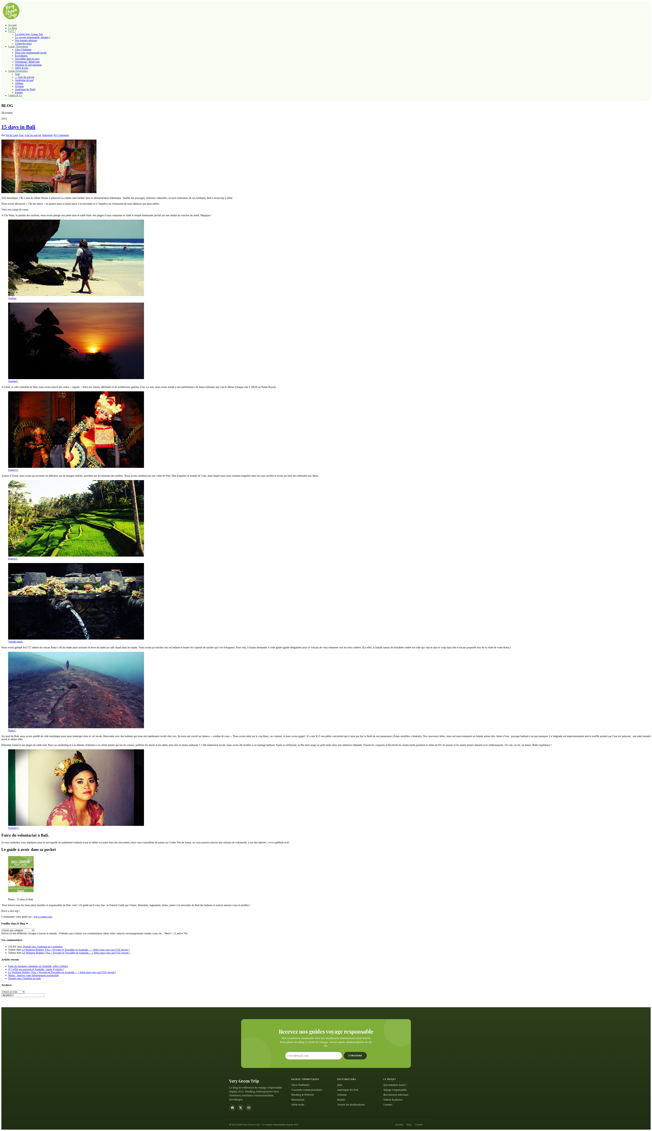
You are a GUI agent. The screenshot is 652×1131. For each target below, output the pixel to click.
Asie (17, 74)
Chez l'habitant (300, 1085)
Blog (408, 1124)
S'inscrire (355, 1055)
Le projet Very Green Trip (29, 34)
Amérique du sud (24, 80)
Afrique (19, 83)
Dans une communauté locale (31, 52)
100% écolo (297, 1104)
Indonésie (47, 135)
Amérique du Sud (347, 1090)
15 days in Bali (18, 127)
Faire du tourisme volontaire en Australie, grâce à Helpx (38, 966)
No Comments (61, 135)
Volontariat (297, 1099)
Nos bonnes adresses (26, 40)
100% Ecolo (21, 67)
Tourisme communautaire (306, 1090)
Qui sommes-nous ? (395, 1085)
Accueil (12, 25)
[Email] (249, 1107)
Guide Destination (18, 71)
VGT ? (12, 31)
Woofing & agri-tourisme (28, 64)
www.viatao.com (43, 916)
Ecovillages (21, 55)
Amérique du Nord (25, 89)
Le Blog (12, 28)
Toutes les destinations (351, 1104)
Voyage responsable (395, 1090)
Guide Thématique (18, 46)
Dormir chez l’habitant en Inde (24, 978)
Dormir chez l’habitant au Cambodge (43, 946)
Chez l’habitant (23, 49)
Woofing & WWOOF (302, 1094)
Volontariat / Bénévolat (27, 61)
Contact (387, 1104)
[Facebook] (232, 1107)
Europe (19, 92)
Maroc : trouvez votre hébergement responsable (33, 975)
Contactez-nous (23, 43)
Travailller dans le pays (27, 58)
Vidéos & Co (15, 95)
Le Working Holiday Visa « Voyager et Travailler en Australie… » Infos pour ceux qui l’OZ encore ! (76, 949)
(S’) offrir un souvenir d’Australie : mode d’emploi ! (36, 969)
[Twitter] (240, 1107)
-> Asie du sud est (24, 77)
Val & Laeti (12, 135)
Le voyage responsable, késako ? (32, 37)
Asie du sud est (33, 135)
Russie (341, 1099)
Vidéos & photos (392, 1099)
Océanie (19, 86)
